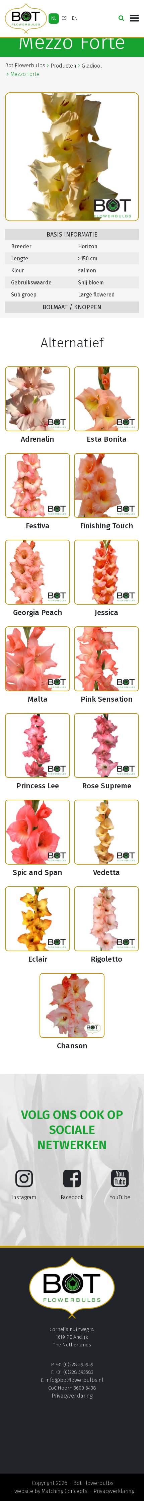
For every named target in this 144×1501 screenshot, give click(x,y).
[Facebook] (72, 1183)
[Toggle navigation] (134, 18)
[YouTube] (120, 1183)
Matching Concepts (64, 1491)
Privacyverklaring (72, 1396)
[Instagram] (24, 1183)
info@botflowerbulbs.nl (74, 1380)
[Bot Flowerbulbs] (26, 18)
